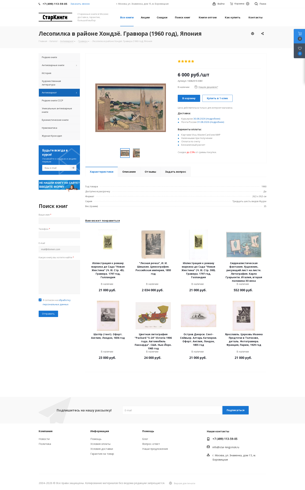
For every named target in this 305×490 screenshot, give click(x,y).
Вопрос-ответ (151, 444)
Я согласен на (57, 302)
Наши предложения (155, 448)
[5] (193, 61)
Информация (99, 431)
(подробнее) (213, 118)
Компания (45, 431)
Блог (145, 439)
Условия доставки (101, 448)
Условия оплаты (100, 444)
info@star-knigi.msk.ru (226, 447)
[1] (179, 61)
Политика (45, 444)
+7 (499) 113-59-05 (225, 439)
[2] (182, 61)
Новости (44, 439)
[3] (186, 61)
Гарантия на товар (102, 453)
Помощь (95, 439)
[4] (189, 61)
